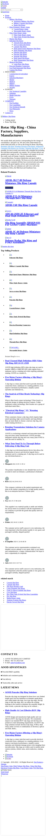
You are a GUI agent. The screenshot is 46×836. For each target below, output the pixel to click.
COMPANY (9, 101)
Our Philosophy (14, 109)
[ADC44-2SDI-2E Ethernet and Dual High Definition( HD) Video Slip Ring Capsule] (8, 211)
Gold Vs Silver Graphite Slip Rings (19, 590)
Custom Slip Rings (15, 70)
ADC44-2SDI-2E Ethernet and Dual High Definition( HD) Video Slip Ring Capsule (21, 216)
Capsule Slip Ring (13, 584)
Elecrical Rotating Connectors (19, 66)
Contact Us (9, 113)
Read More (9, 188)
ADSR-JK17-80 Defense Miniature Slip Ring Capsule (21, 182)
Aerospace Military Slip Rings (24, 21)
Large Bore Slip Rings (21, 64)
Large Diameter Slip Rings (16, 588)
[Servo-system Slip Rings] (10, 288)
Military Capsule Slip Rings (23, 23)
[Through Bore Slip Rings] (10, 339)
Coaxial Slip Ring (13, 583)
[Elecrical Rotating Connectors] (10, 322)
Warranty (12, 99)
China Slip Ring (35, 766)
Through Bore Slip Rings (22, 43)
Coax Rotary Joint (26, 768)
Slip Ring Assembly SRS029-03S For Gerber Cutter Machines (22, 223)
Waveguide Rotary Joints (22, 31)
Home (7, 15)
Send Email (5, 772)
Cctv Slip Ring (12, 592)
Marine (11, 80)
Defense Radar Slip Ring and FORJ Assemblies (21, 241)
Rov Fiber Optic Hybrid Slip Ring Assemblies (22, 594)
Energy (11, 76)
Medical (12, 82)
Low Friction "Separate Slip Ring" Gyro (29, 148)
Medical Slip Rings (15, 62)
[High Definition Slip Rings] (10, 331)
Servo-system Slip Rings (22, 45)
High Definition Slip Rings (23, 50)
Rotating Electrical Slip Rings (25, 146)
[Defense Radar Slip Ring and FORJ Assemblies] (8, 238)
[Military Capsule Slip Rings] (10, 263)
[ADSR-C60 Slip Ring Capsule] (9, 202)
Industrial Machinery (16, 78)
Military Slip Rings (15, 19)
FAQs (11, 97)
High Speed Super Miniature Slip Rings (27, 48)
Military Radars (14, 85)
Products (8, 17)
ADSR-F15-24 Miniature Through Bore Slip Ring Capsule (18, 198)
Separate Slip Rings (20, 56)
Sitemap (3, 764)
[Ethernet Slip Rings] (10, 255)
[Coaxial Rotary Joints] (10, 305)
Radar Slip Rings (19, 25)
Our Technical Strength (17, 107)
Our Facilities (14, 103)
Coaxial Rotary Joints (21, 29)
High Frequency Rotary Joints (19, 27)
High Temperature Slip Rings (23, 60)
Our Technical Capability (17, 91)
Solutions (12, 93)
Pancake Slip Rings (20, 54)
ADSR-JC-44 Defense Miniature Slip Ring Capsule (22, 232)
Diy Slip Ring (11, 596)
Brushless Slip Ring (7, 146)
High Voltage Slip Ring (21, 766)
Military (12, 83)
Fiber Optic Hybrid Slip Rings (24, 37)
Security (12, 87)
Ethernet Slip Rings (20, 52)
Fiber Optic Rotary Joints (17, 33)
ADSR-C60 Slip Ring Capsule (21, 205)
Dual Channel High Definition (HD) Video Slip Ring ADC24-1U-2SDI (23, 362)
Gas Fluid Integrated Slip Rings (20, 68)
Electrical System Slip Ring (10, 768)
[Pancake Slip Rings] (10, 297)
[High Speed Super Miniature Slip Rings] (10, 272)
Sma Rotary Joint (7, 766)
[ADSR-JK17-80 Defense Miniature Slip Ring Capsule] (8, 176)
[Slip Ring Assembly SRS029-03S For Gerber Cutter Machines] (10, 220)
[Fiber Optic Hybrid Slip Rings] (10, 314)
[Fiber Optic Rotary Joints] (10, 280)
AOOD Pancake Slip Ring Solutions (21, 692)
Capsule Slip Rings (20, 47)
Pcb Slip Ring (38, 768)
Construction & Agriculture (18, 74)
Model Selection (14, 95)
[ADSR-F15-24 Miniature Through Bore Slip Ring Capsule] (23, 193)
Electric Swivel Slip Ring (15, 602)
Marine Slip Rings (15, 39)
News (11, 111)
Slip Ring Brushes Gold (15, 586)
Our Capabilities (14, 105)
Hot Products (38, 762)
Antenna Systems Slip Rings (16, 600)
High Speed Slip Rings (21, 58)
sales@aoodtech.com (17, 663)
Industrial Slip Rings (16, 41)
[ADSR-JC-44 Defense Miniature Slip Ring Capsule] (8, 229)
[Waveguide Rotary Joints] (14, 347)
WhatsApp (4, 774)
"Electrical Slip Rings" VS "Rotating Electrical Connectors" (21, 411)
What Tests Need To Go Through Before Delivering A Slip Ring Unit (22, 444)
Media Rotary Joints (13, 598)
